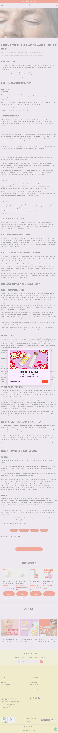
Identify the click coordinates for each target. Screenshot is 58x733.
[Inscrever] (45, 381)
